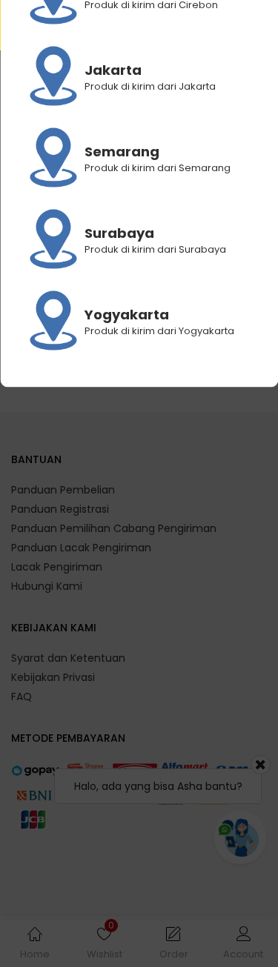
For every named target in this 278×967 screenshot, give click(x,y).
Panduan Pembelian (63, 489)
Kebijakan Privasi (53, 677)
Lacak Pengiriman (56, 566)
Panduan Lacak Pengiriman (81, 547)
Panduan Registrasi (60, 509)
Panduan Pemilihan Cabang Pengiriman (113, 528)
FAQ (21, 696)
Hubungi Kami (46, 586)
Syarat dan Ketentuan (68, 658)
